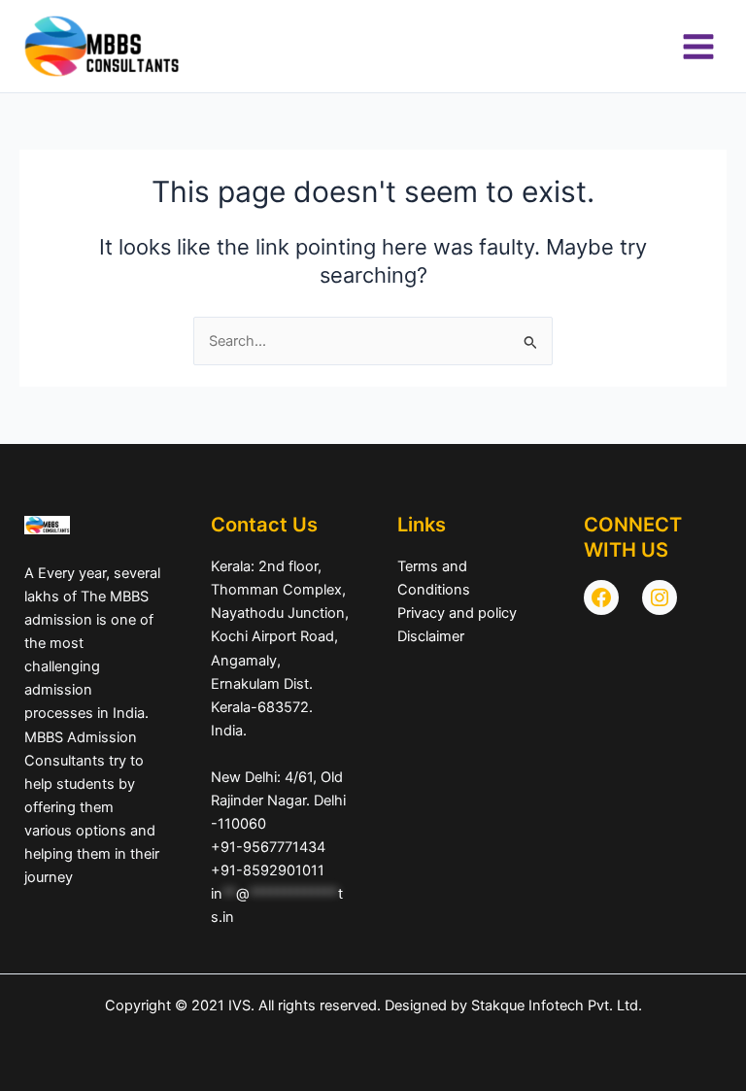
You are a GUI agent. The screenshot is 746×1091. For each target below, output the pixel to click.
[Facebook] (601, 597)
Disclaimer (430, 636)
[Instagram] (659, 597)
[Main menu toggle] (698, 46)
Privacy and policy (457, 613)
